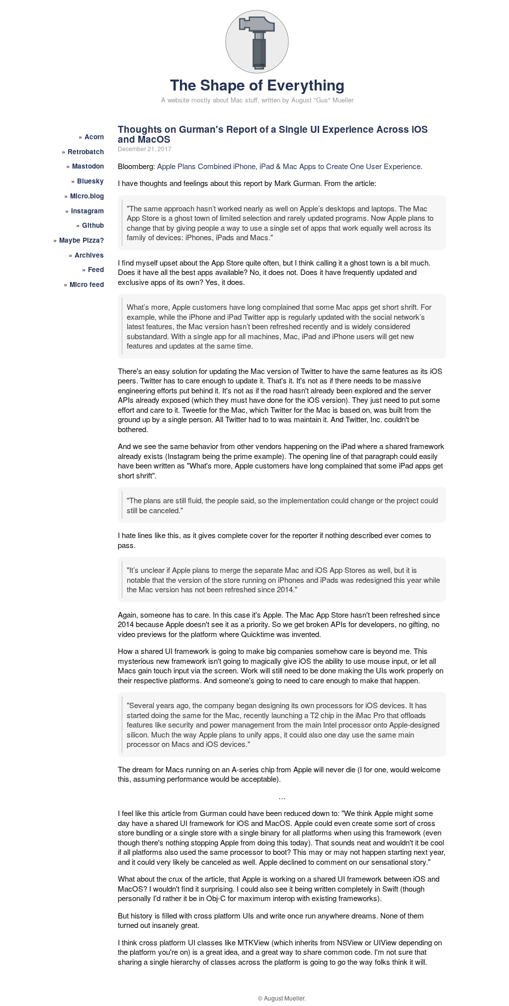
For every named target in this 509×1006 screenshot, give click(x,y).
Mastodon (88, 166)
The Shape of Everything (257, 84)
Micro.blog (87, 195)
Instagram (87, 210)
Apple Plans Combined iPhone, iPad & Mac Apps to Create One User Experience (289, 166)
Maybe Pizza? (81, 240)
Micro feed (87, 284)
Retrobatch (86, 151)
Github (93, 225)
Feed (96, 269)
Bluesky (90, 180)
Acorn (94, 136)
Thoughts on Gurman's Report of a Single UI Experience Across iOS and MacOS (273, 134)
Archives (89, 255)
